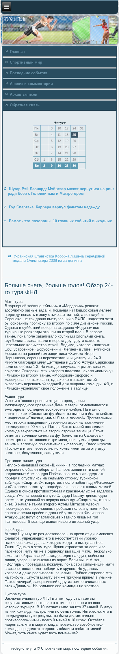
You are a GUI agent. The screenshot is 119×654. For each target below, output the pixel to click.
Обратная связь (25, 105)
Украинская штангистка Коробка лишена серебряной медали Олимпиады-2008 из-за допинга (58, 258)
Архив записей (23, 94)
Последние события (28, 73)
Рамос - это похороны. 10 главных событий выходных (60, 221)
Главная (17, 51)
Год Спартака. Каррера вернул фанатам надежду (54, 207)
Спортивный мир (26, 62)
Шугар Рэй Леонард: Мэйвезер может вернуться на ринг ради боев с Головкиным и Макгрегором (61, 191)
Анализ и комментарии (31, 83)
